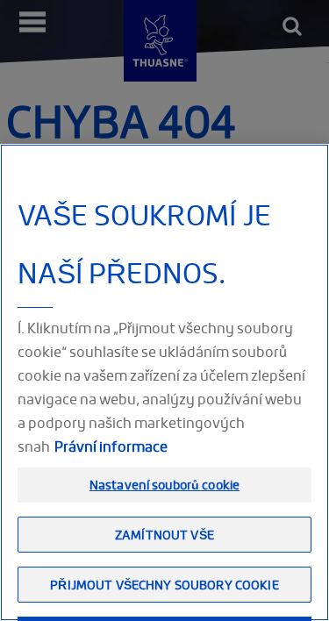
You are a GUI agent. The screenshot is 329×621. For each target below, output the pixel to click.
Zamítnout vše (164, 534)
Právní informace (111, 446)
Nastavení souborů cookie (164, 484)
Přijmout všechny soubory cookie (164, 584)
